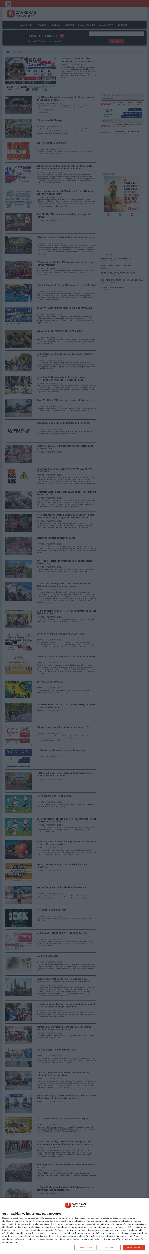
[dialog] (74, 1226)
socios (24, 1218)
